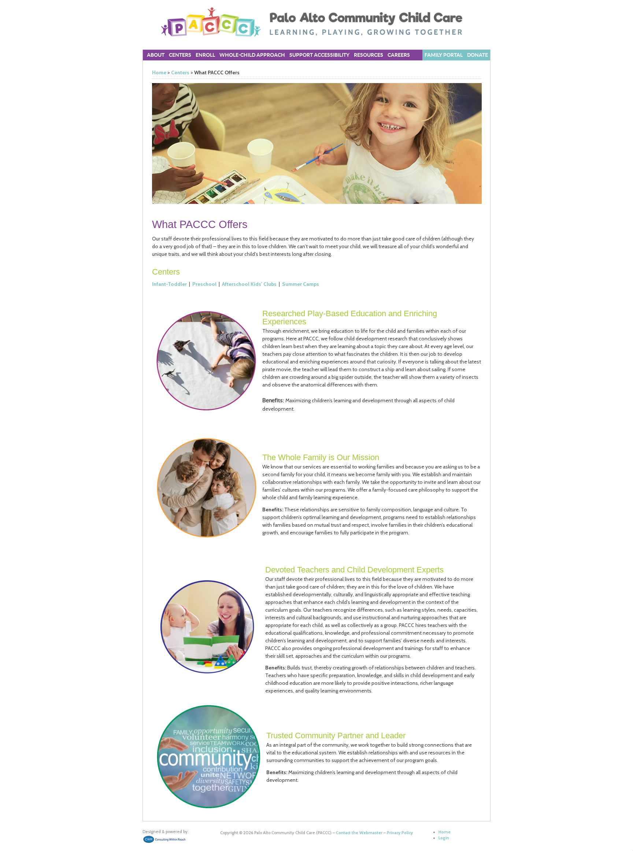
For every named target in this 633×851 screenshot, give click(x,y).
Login (443, 837)
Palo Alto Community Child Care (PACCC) (316, 22)
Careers (399, 55)
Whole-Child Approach (252, 55)
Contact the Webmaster (359, 832)
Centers (180, 72)
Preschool (204, 284)
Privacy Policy (400, 832)
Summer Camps (300, 284)
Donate (477, 55)
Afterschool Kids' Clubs (249, 284)
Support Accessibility (319, 55)
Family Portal (444, 55)
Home (159, 72)
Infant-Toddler (169, 284)
